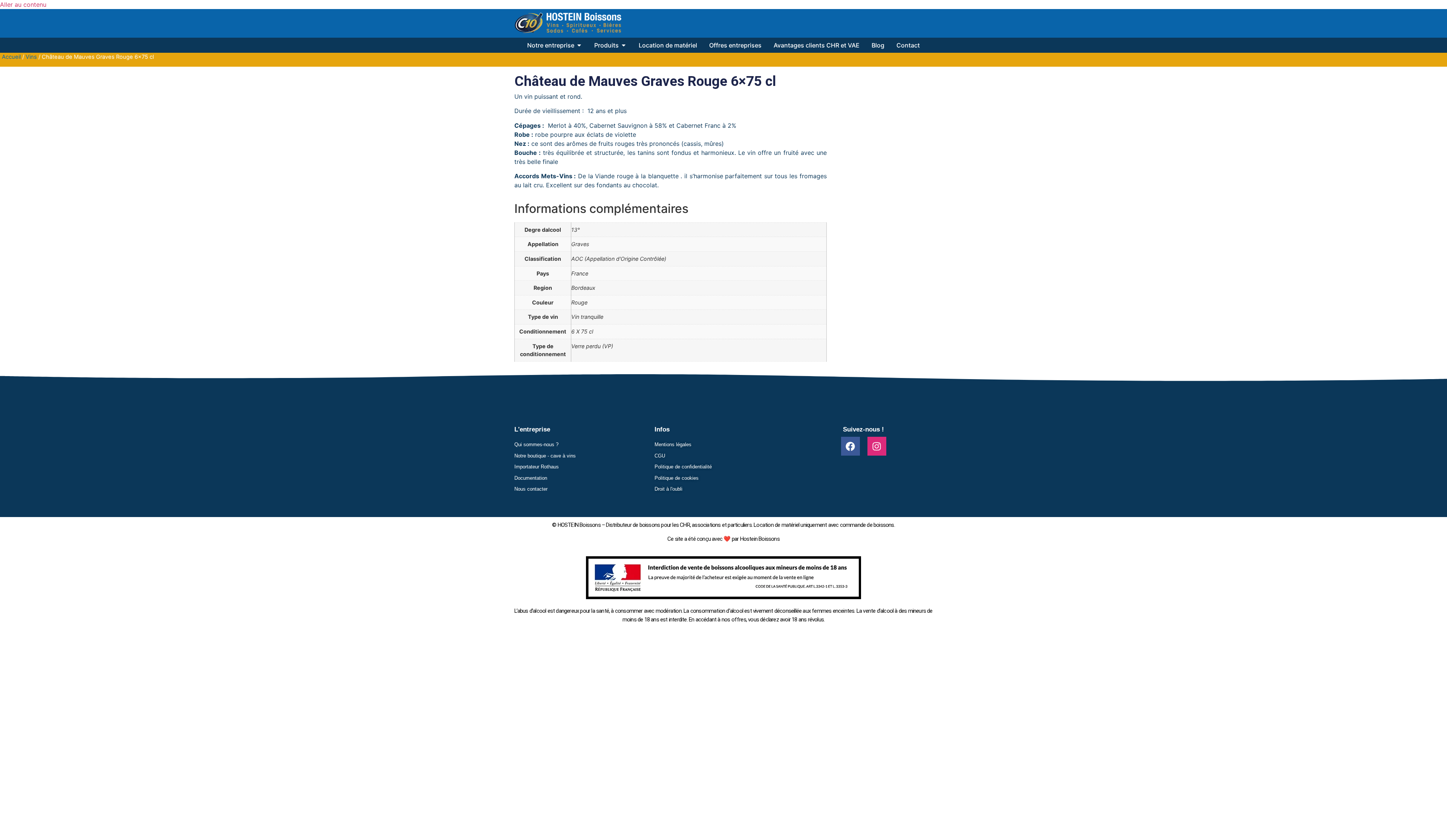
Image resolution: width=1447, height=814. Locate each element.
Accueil (11, 57)
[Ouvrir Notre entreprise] (579, 45)
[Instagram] (876, 446)
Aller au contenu (23, 4)
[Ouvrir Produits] (624, 45)
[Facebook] (850, 446)
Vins (31, 57)
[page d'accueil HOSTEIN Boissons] (567, 23)
